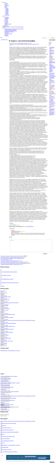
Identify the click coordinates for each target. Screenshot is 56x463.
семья (38, 44)
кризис (19, 44)
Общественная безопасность (6, 427)
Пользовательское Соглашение (10, 29)
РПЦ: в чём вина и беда (4, 299)
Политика (7, 17)
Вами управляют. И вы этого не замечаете (51, 97)
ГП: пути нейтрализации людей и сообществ (8, 271)
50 (6, 342)
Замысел (6, 22)
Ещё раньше (7, 15)
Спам (19, 231)
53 (7, 328)
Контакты (6, 35)
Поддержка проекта (8, 33)
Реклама (6, 34)
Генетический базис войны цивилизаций (8, 323)
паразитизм (35, 44)
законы (16, 44)
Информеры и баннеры (9, 31)
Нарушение (22, 231)
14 (7, 316)
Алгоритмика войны (4, 305)
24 (7, 319)
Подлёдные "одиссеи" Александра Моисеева (51, 101)
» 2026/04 (7, 9)
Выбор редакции (8, 23)
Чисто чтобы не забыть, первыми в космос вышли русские (11, 257)
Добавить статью (6, 25)
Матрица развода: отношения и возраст (7, 314)
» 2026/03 (7, 10)
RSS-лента (7, 32)
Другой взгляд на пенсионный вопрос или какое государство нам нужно (14, 263)
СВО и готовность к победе (51, 50)
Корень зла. (2, 311)
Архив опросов (28, 409)
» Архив (6, 8)
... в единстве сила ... (4, 39)
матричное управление (24, 44)
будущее (13, 44)
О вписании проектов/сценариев (6, 332)
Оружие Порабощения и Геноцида (52, 61)
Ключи (6, 24)
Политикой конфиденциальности (30, 456)
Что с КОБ (2, 286)
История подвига (3, 343)
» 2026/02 (7, 11)
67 (6, 292)
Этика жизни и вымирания (52, 106)
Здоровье (6, 21)
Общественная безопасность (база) (52, 109)
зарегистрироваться (19, 26)
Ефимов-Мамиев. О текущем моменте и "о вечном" (51, 57)
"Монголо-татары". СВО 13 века (6, 340)
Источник (11, 223)
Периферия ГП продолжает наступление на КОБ (52, 113)
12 (7, 313)
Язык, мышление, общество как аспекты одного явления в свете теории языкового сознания (52, 67)
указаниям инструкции (42, 458)
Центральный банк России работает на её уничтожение (11, 258)
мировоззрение (30, 44)
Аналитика (7, 5)
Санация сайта (52, 82)
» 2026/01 (7, 12)
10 (7, 310)
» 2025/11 (6, 14)
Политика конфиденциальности (11, 30)
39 (7, 304)
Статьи (6, 4)
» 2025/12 (7, 13)
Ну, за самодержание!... (5, 259)
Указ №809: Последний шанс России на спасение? (52, 92)
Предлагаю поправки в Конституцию (7, 326)
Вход (1, 37)
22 (7, 322)
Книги (6, 6)
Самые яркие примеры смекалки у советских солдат (10, 264)
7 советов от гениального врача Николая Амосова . (10, 260)
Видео (6, 7)
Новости (6, 3)
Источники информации (51, 53)
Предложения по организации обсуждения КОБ (52, 77)
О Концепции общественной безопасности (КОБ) (14, 28)
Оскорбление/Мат (14, 231)
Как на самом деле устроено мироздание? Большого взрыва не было (52, 86)
